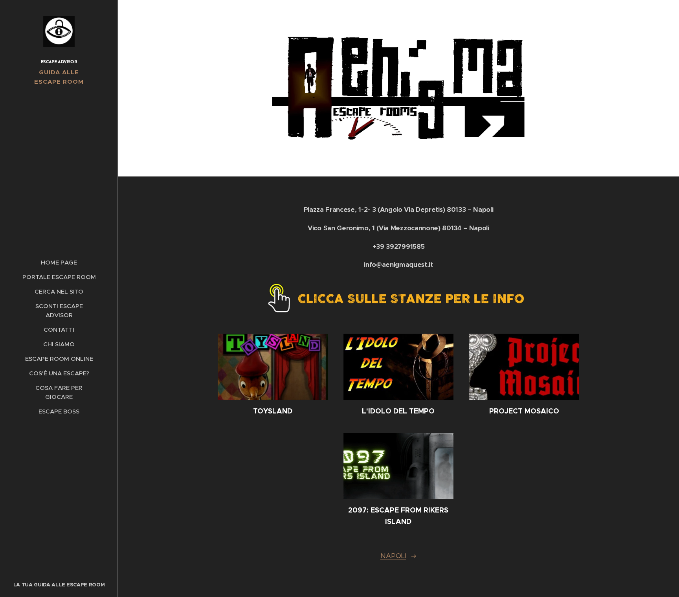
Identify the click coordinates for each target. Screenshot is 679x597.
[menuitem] (59, 262)
